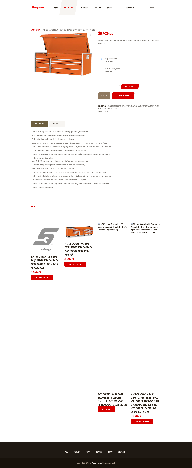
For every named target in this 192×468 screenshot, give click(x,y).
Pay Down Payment (42, 277)
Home (33, 30)
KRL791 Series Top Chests (116, 106)
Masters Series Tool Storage (137, 106)
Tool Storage (112, 109)
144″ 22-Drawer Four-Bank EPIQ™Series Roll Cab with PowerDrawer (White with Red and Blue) (44, 262)
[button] (91, 35)
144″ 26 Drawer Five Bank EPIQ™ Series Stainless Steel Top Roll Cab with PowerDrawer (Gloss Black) (112, 399)
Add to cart (130, 86)
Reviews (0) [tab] (57, 123)
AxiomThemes (97, 463)
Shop (38, 30)
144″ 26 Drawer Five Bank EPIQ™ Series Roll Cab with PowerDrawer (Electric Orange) (78, 249)
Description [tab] (39, 123)
